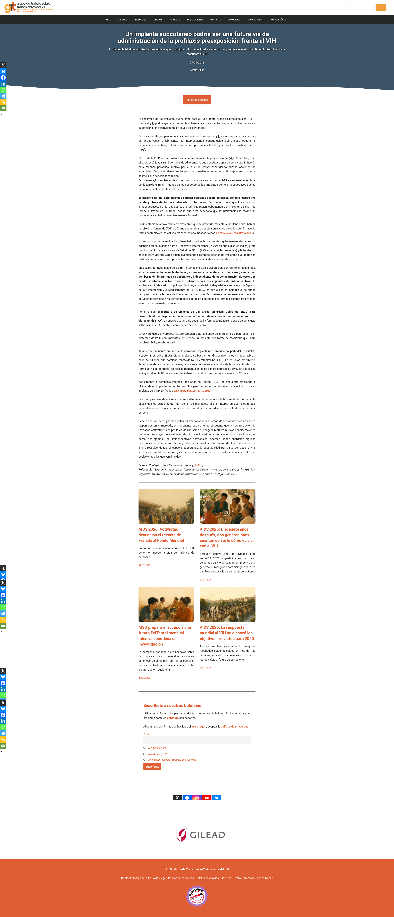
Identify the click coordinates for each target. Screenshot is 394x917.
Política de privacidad (181, 878)
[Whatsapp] (3, 90)
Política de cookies (207, 878)
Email (146, 734)
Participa (215, 19)
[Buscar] (381, 7)
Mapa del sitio (142, 878)
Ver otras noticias (197, 99)
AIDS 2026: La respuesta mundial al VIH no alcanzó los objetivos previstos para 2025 (227, 633)
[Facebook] (3, 77)
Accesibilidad (265, 878)
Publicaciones (195, 19)
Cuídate (158, 19)
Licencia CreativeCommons (238, 878)
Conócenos (234, 19)
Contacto (126, 878)
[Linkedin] (3, 84)
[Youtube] (206, 797)
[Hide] (1, 114)
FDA (202, 289)
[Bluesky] (3, 71)
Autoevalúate (278, 19)
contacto (173, 718)
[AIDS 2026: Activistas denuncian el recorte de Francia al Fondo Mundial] (166, 521)
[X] (3, 65)
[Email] (3, 108)
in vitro (183, 320)
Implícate (175, 19)
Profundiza (140, 19)
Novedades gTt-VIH (158, 754)
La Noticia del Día (157, 747)
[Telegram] (3, 96)
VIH (152, 123)
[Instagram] (197, 797)
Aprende (122, 19)
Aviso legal (159, 878)
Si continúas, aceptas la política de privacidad (171, 759)
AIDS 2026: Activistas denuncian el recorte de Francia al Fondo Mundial (161, 535)
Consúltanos (255, 19)
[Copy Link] (3, 102)
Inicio (108, 19)
